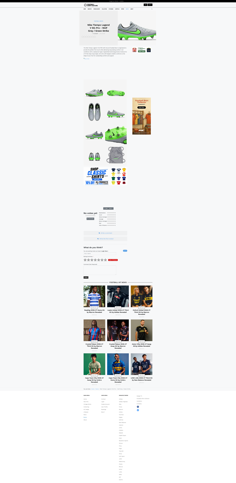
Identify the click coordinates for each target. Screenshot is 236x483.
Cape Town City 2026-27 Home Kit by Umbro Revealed (118, 380)
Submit (86, 277)
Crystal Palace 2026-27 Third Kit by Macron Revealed (94, 346)
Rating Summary (88, 256)
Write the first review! (106, 239)
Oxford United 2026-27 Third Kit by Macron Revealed (141, 312)
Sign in (150, 4)
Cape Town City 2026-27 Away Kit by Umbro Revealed (94, 380)
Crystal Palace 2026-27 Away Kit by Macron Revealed (118, 346)
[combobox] (151, 9)
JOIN (145, 4)
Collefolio (122, 1)
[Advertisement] (105, 69)
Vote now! (91, 218)
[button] (105, 412)
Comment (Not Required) (90, 264)
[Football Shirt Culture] (91, 5)
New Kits (94, 307)
